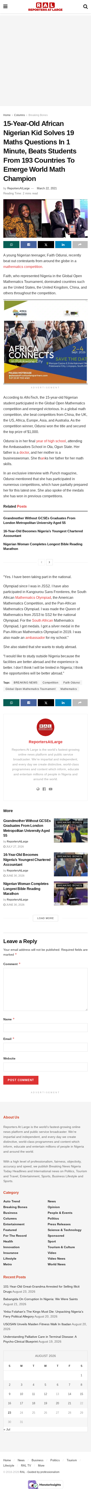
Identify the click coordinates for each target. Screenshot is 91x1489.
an (43, 458)
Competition (51, 682)
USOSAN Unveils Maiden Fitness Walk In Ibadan (37, 1324)
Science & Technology (65, 1230)
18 (33, 1403)
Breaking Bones (38, 115)
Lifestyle (9, 1258)
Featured (10, 1230)
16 (9, 1403)
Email (9, 1039)
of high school (55, 441)
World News (57, 1264)
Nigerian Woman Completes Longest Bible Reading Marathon (25, 889)
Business (10, 1212)
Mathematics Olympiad (33, 597)
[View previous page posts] (41, 562)
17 (21, 1403)
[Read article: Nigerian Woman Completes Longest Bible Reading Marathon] (71, 893)
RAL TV (26, 1465)
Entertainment (14, 1224)
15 (81, 1394)
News (52, 1201)
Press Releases (59, 1224)
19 (45, 1403)
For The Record (15, 1235)
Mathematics (69, 689)
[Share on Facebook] (29, 244)
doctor (24, 452)
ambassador (35, 637)
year (40, 441)
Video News (56, 1258)
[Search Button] (85, 6)
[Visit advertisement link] (45, 342)
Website (9, 1058)
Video (52, 1253)
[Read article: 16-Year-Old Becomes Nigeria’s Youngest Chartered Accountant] (71, 864)
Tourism (72, 1460)
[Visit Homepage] (45, 6)
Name (9, 1019)
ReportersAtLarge (18, 188)
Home (7, 115)
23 (9, 1412)
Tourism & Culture (61, 1247)
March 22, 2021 (47, 188)
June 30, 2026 (15, 875)
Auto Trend (11, 1201)
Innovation (11, 1247)
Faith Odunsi (71, 682)
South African (42, 620)
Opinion (54, 1207)
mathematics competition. (23, 267)
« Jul (7, 1429)
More (41, 1465)
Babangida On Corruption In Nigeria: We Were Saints (40, 1299)
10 (21, 1394)
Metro (7, 1264)
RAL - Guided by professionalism (39, 1472)
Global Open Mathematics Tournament (30, 689)
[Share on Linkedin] (63, 244)
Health (8, 1241)
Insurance (10, 1253)
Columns (19, 115)
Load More (45, 918)
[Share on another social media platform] (80, 244)
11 (33, 1394)
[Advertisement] (45, 60)
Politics (53, 1218)
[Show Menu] (5, 6)
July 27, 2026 (15, 846)
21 (69, 1403)
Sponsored (56, 1235)
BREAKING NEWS (26, 682)
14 (69, 1394)
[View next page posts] (49, 562)
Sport (52, 1241)
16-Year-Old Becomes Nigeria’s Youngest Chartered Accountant (27, 859)
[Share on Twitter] (46, 244)
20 (57, 1403)
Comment (12, 964)
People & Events (60, 1212)
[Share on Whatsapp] (11, 244)
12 (45, 1394)
